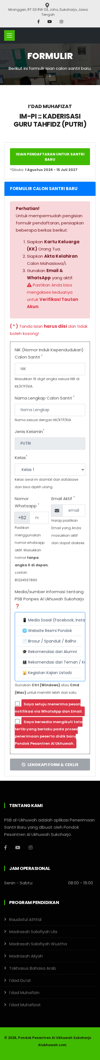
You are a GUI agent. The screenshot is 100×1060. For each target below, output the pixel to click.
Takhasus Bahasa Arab (32, 968)
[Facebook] (39, 21)
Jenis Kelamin (29, 431)
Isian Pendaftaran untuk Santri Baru (50, 157)
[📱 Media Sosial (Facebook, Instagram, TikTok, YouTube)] (50, 620)
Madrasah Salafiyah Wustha (38, 944)
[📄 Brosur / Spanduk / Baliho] (50, 641)
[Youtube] (50, 21)
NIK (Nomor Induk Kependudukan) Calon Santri (49, 353)
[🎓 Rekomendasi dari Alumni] (50, 652)
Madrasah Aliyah (26, 956)
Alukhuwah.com (52, 1045)
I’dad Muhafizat (25, 1005)
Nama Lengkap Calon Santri (44, 398)
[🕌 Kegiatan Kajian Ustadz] (50, 673)
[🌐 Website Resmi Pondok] (50, 631)
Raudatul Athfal (25, 919)
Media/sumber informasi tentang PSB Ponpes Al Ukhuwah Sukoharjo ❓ (49, 599)
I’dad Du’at (20, 980)
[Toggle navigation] (9, 35)
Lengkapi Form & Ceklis (52, 764)
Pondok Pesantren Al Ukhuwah (45, 1037)
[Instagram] (61, 21)
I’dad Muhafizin (24, 992)
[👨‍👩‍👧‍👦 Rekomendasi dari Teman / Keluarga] (50, 662)
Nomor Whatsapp (27, 502)
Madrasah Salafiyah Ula (33, 931)
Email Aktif (63, 498)
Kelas (21, 457)
